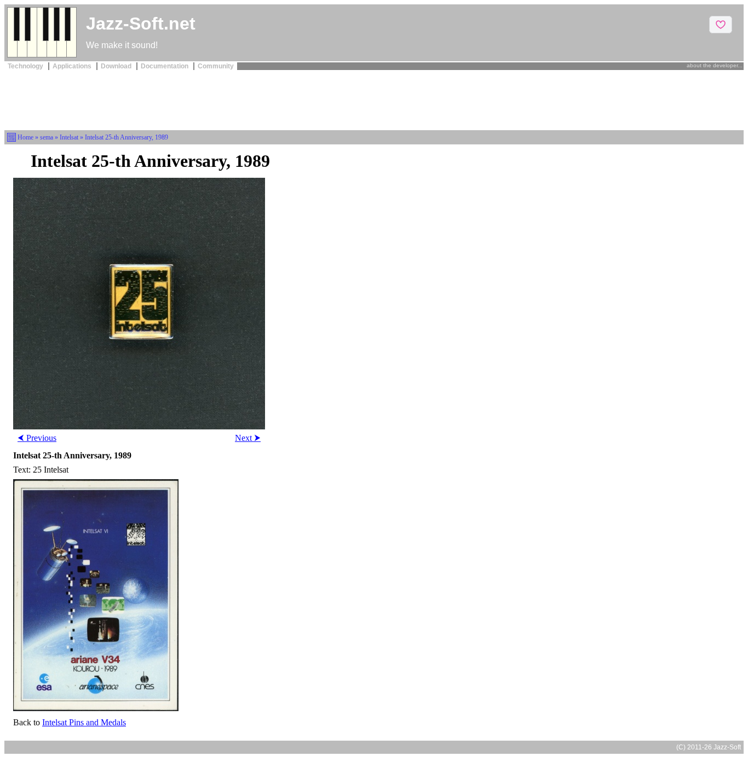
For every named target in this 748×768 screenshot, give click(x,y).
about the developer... (715, 65)
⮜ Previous (37, 438)
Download (117, 66)
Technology (26, 66)
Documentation (165, 66)
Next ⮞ (248, 438)
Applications (73, 66)
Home (25, 137)
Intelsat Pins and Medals (84, 722)
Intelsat (69, 137)
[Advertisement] (374, 99)
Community (216, 66)
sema (46, 137)
